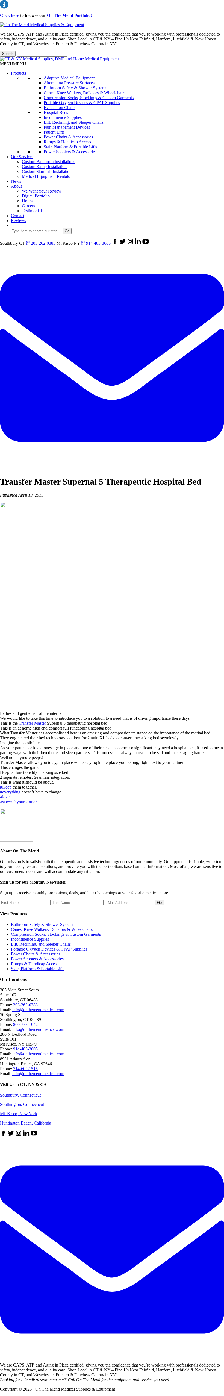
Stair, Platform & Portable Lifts (70, 146)
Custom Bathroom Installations (48, 161)
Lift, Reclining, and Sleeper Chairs (74, 122)
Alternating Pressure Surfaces (69, 83)
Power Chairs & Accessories (68, 137)
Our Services (22, 156)
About (16, 186)
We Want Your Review (41, 191)
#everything (10, 792)
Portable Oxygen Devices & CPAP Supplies (82, 102)
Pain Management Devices (67, 127)
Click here (9, 15)
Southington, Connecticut (22, 1104)
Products (18, 73)
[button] (13, 63)
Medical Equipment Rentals (46, 176)
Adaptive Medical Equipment (69, 78)
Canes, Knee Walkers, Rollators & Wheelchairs (84, 92)
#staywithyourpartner (18, 801)
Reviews (18, 220)
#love (5, 797)
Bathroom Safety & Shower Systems (75, 87)
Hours (27, 201)
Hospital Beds (56, 112)
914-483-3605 (98, 243)
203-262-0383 (42, 243)
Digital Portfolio (36, 196)
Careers (28, 205)
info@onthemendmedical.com (38, 1009)
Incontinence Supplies (63, 117)
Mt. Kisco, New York (18, 1113)
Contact (17, 215)
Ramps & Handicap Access (67, 142)
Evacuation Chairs (59, 107)
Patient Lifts (54, 132)
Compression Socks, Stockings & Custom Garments (89, 97)
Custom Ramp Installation (44, 166)
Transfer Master (32, 723)
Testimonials (32, 210)
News (16, 181)
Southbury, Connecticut (20, 1095)
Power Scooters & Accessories (70, 151)
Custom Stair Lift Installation (47, 171)
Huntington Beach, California (25, 1123)
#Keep (5, 787)
